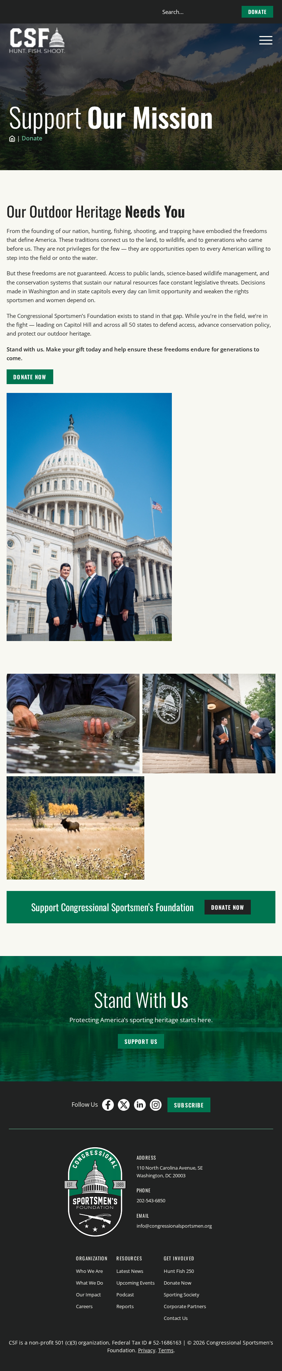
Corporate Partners (185, 1306)
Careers (84, 1306)
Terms (166, 1350)
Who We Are (89, 1271)
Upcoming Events (135, 1282)
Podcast (125, 1294)
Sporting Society (181, 1294)
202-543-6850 (151, 1200)
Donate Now (29, 377)
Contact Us (176, 1318)
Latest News (129, 1271)
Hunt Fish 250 (179, 1271)
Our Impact (88, 1294)
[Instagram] (156, 1105)
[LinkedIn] (140, 1105)
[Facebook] (108, 1105)
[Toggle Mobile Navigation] (266, 40)
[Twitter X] (124, 1105)
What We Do (89, 1282)
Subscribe (189, 1105)
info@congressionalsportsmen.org (174, 1226)
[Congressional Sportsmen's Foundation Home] (37, 40)
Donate (257, 11)
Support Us (141, 1041)
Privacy (146, 1350)
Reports (125, 1306)
